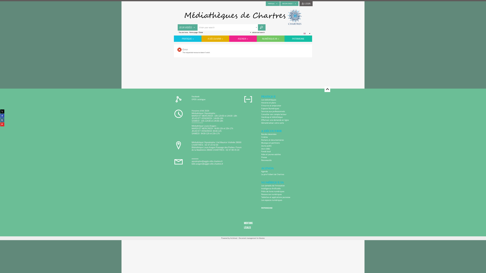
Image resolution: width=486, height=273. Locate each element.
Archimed (233, 238)
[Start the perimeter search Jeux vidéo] (262, 27)
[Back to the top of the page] (327, 89)
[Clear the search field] (256, 27)
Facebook (195, 96)
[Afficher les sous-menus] (276, 3)
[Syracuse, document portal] (243, 17)
